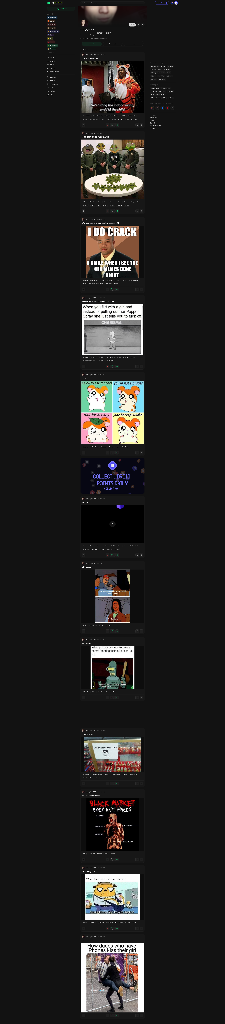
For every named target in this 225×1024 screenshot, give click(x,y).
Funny (106, 205)
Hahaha (120, 205)
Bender (100, 692)
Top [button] (51, 65)
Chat (51, 88)
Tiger (102, 119)
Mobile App (154, 118)
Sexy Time (87, 116)
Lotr (169, 73)
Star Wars (161, 76)
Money (92, 853)
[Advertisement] (163, 33)
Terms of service (155, 126)
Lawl (114, 119)
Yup (85, 625)
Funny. (110, 280)
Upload (62, 9)
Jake (121, 922)
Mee (91, 778)
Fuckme (99, 546)
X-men (170, 76)
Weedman (94, 922)
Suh (125, 546)
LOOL (123, 116)
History (92, 625)
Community (132, 116)
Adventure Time (112, 922)
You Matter (95, 447)
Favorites (53, 77)
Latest (52, 58)
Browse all (50, 52)
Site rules (153, 123)
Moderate (53, 81)
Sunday (154, 79)
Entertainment (53, 31)
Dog (165, 98)
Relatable (52, 49)
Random (52, 68)
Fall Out (86, 357)
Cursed (170, 91)
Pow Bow (87, 692)
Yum (139, 202)
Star (105, 202)
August (171, 66)
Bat (94, 692)
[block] (141, 125)
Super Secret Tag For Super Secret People (105, 116)
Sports (51, 21)
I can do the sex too (90, 58)
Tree (99, 202)
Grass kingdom (88, 871)
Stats (133, 44)
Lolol (127, 119)
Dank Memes (156, 88)
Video (101, 357)
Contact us (153, 120)
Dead (113, 853)
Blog (51, 95)
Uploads (91, 44)
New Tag (110, 549)
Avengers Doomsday (158, 73)
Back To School (156, 69)
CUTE (84, 378)
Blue (107, 546)
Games (94, 357)
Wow (85, 119)
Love (85, 546)
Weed (107, 774)
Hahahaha (111, 360)
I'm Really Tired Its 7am (91, 549)
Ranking (52, 91)
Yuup (102, 549)
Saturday (109, 283)
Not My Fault (107, 625)
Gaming (51, 24)
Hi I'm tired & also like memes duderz (98, 301)
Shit (98, 625)
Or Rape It (102, 360)
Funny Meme (134, 280)
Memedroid (94, 280)
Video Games (111, 357)
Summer (167, 69)
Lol (83, 940)
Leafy (92, 205)
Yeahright (87, 774)
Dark (50, 35)
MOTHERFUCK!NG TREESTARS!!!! (95, 137)
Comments (112, 44)
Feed (85, 778)
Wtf (137, 546)
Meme (126, 202)
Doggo (128, 922)
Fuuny (117, 280)
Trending (53, 61)
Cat (153, 95)
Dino (85, 202)
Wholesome (52, 45)
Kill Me (117, 283)
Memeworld (116, 774)
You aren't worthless (91, 795)
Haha (120, 119)
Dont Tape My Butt (89, 360)
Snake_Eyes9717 (91, 54)
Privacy (152, 128)
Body (85, 853)
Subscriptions (54, 72)
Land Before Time (115, 202)
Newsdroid (52, 17)
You (117, 549)
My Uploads (54, 84)
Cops (133, 202)
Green (86, 205)
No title (85, 502)
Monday (162, 79)
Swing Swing (94, 119)
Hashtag (134, 119)
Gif (109, 119)
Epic (50, 38)
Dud (131, 546)
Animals (51, 28)
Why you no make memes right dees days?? (100, 223)
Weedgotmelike (97, 774)
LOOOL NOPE (87, 734)
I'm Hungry (134, 774)
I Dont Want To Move (96, 283)
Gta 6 (153, 76)
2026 (163, 66)
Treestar (92, 202)
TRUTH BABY (87, 643)
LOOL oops (86, 567)
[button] (142, 24)
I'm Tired (125, 447)
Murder (86, 447)
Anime (51, 42)
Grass (85, 922)
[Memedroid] (48, 3)
